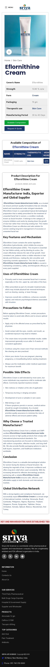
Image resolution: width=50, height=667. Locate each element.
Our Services (8, 590)
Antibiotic (5, 642)
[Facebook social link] (4, 556)
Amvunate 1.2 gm (8, 616)
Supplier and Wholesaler (12, 606)
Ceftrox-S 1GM (7, 620)
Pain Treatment (8, 638)
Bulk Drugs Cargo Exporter (12, 598)
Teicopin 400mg (8, 624)
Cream (35, 95)
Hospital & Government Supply (14, 602)
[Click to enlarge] (9, 52)
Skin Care (17, 60)
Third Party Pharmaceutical (12, 594)
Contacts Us (6, 575)
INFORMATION (8, 567)
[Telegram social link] (22, 556)
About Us (5, 580)
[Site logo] (25, 7)
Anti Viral (5, 634)
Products (7, 612)
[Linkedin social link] (16, 556)
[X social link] (10, 556)
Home (7, 60)
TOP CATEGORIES (9, 630)
